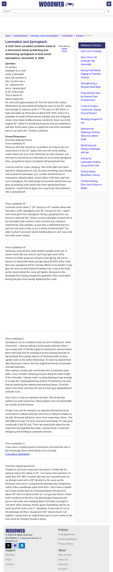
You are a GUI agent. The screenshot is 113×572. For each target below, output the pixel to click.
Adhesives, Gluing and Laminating (44, 36)
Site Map (10, 555)
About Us (63, 559)
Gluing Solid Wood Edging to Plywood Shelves (90, 74)
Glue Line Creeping (91, 51)
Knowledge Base (20, 36)
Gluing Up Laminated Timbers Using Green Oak (91, 162)
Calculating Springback (17, 454)
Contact (9, 564)
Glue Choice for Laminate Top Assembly (89, 61)
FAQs (8, 559)
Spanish (64, 48)
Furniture (79, 36)
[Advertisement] (58, 24)
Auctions (62, 569)
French (64, 51)
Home (7, 36)
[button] (8, 545)
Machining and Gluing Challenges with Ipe (90, 149)
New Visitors (65, 555)
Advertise (63, 564)
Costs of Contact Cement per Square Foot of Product (91, 109)
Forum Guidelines (67, 539)
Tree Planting (67, 36)
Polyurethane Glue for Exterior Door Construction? (90, 96)
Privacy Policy (65, 544)
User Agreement (66, 534)
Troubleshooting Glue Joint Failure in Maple (91, 184)
